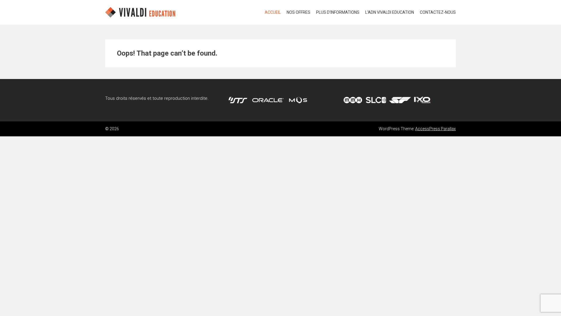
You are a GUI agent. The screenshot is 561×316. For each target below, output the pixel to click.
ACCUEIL (273, 12)
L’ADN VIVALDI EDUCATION (389, 12)
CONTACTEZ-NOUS (438, 12)
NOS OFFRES (298, 12)
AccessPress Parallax (435, 128)
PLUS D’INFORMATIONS (337, 12)
